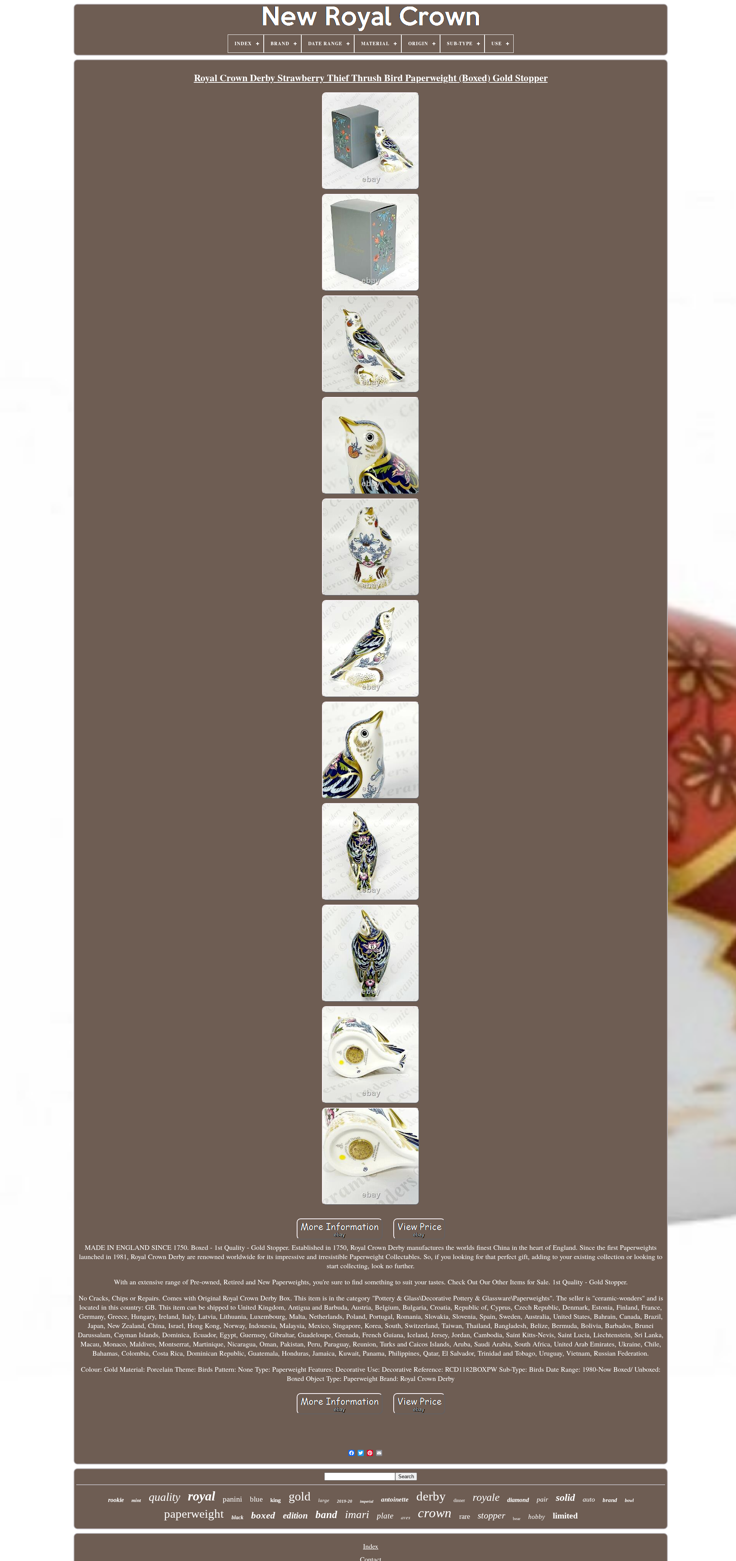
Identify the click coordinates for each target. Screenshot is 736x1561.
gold (299, 1496)
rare (464, 1516)
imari (357, 1514)
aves (405, 1517)
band (326, 1514)
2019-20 (344, 1501)
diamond (518, 1500)
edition (295, 1515)
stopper (491, 1515)
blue (256, 1499)
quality (164, 1496)
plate (385, 1515)
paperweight (194, 1513)
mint (136, 1500)
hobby (536, 1516)
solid (565, 1497)
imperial (366, 1501)
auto (589, 1499)
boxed (263, 1515)
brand (610, 1500)
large (323, 1500)
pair (542, 1499)
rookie (116, 1500)
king (275, 1500)
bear (517, 1518)
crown (435, 1512)
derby (431, 1496)
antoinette (395, 1499)
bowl (629, 1500)
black (237, 1517)
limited (565, 1515)
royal (201, 1496)
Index (370, 1546)
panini (232, 1499)
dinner (459, 1500)
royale (486, 1497)
